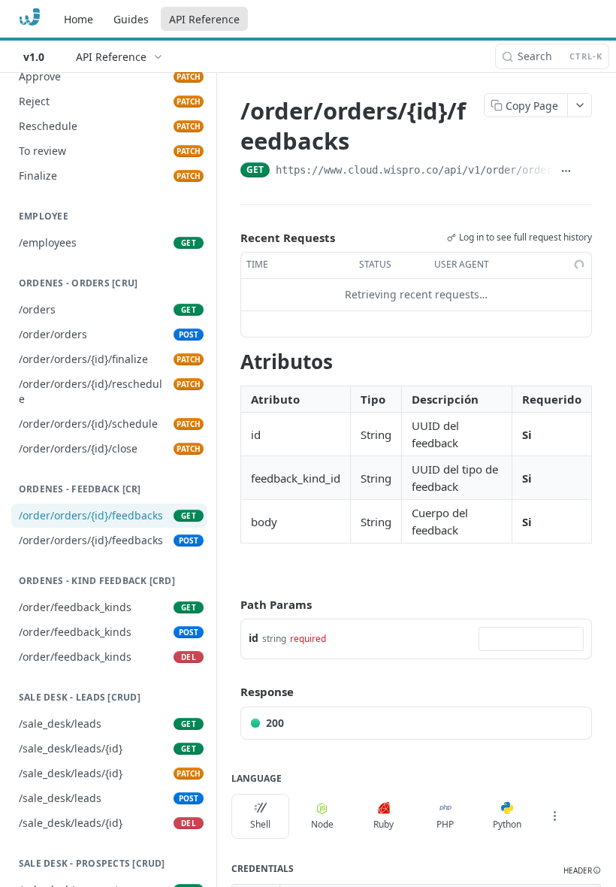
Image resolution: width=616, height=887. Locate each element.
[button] (582, 870)
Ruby (383, 824)
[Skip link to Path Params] (229, 604)
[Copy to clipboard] (585, 171)
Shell (260, 824)
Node (322, 824)
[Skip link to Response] (229, 692)
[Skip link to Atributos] (230, 361)
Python (507, 824)
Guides (131, 19)
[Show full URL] (566, 171)
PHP (445, 824)
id (253, 638)
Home (78, 19)
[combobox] (531, 639)
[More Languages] (554, 816)
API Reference (204, 19)
